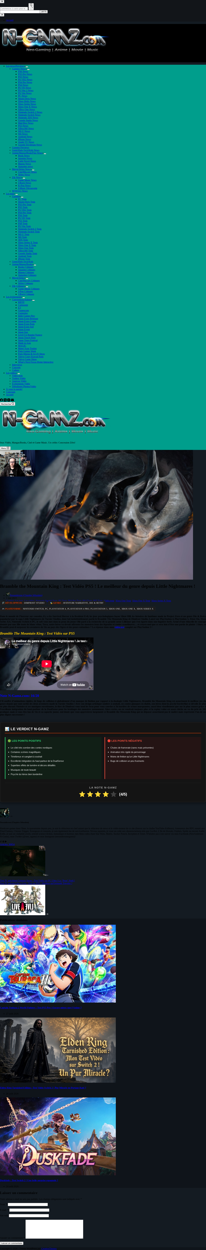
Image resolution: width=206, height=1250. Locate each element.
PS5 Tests (22, 207)
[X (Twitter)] (5, 400)
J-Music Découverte (27, 188)
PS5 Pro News (25, 74)
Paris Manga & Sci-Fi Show (31, 354)
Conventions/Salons (21, 299)
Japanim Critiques (26, 269)
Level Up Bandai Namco (30, 335)
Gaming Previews (20, 147)
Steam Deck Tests (26, 202)
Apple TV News (26, 142)
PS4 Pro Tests (24, 212)
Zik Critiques (18, 286)
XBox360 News (26, 128)
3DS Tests (23, 240)
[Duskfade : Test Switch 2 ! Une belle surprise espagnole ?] (58, 1174)
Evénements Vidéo (21, 383)
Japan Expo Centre (27, 321)
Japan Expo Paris (26, 324)
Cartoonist (23, 305)
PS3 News (23, 125)
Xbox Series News (27, 104)
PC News (22, 96)
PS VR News (24, 87)
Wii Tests (22, 237)
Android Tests (25, 256)
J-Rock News (24, 183)
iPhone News (24, 139)
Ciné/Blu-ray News (27, 172)
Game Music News (27, 180)
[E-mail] (12, 400)
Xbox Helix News (27, 101)
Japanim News (25, 158)
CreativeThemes (49, 1248)
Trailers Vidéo (18, 378)
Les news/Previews (15, 66)
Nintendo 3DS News (28, 117)
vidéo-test (119, 627)
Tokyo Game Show (27, 359)
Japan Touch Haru (27, 337)
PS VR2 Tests (25, 210)
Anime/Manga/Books (22, 264)
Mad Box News (25, 123)
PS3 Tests (22, 221)
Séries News (24, 174)
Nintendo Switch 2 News (30, 112)
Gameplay (23, 313)
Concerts (16, 367)
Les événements (13, 297)
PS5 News (23, 77)
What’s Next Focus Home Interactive (35, 362)
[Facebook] (2, 400)
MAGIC (22, 345)
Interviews (17, 364)
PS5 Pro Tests (24, 204)
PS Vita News (25, 93)
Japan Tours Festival (28, 340)
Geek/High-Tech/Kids (22, 261)
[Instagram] (9, 400)
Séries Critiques (25, 283)
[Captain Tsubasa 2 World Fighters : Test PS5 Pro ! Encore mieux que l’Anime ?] (58, 1001)
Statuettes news (25, 166)
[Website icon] (3, 841)
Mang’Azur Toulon (27, 348)
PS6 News (23, 71)
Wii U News (24, 131)
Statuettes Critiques (27, 275)
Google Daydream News (30, 144)
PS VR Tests (24, 218)
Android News (25, 136)
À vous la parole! (14, 389)
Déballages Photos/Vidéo (24, 386)
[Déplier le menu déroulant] (27, 66)
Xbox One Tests (26, 248)
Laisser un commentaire (11, 1243)
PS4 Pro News (25, 82)
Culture (15, 370)
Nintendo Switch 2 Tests (29, 229)
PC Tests (22, 199)
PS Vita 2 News (25, 90)
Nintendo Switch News (29, 115)
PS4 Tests (22, 215)
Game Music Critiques (29, 288)
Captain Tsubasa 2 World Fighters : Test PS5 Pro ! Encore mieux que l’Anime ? (41, 1007)
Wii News (23, 134)
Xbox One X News (27, 106)
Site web (4, 1215)
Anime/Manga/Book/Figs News (27, 153)
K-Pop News (24, 185)
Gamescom (23, 310)
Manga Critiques (26, 272)
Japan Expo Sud (26, 326)
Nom (3, 1204)
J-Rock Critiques (26, 294)
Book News (24, 155)
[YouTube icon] (6, 841)
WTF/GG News (20, 191)
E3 (19, 307)
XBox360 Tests (25, 250)
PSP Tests (22, 223)
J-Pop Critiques (25, 291)
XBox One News (26, 109)
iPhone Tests (24, 259)
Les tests (10, 193)
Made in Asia (24, 343)
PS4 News (23, 85)
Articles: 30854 (7, 844)
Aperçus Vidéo (19, 381)
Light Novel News (27, 161)
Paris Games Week (27, 351)
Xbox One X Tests (27, 245)
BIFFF (21, 302)
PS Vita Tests (24, 226)
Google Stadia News (28, 120)
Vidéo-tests (17, 375)
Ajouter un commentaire (12, 1238)
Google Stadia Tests (27, 253)
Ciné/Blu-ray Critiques (29, 280)
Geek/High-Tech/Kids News (25, 150)
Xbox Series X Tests (28, 242)
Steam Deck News (27, 98)
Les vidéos (11, 373)
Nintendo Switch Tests (29, 231)
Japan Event (24, 329)
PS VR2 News (25, 79)
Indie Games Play (26, 316)
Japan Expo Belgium (28, 318)
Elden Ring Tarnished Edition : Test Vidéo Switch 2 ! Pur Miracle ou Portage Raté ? (43, 1087)
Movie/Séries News (21, 169)
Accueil (9, 394)
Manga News (24, 163)
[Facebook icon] (1, 841)
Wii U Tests (23, 234)
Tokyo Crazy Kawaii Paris (30, 356)
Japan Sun (23, 332)
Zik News (17, 177)
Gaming (16, 196)
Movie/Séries (18, 278)
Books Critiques (25, 267)
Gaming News (19, 68)
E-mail (4, 1210)
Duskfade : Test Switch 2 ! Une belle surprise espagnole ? (29, 1180)
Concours (10, 392)
